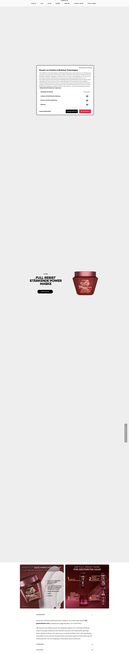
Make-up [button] (33, 3)
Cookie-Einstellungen (45, 111)
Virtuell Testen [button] (78, 3)
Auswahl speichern (72, 111)
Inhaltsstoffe (40, 644)
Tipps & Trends (92, 3)
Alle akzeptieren (85, 111)
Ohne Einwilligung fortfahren (85, 67)
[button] (126, 433)
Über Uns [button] (67, 3)
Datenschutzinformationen (47, 88)
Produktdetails (40, 614)
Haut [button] (42, 3)
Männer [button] (58, 3)
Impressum (58, 88)
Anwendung (39, 649)
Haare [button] (49, 3)
